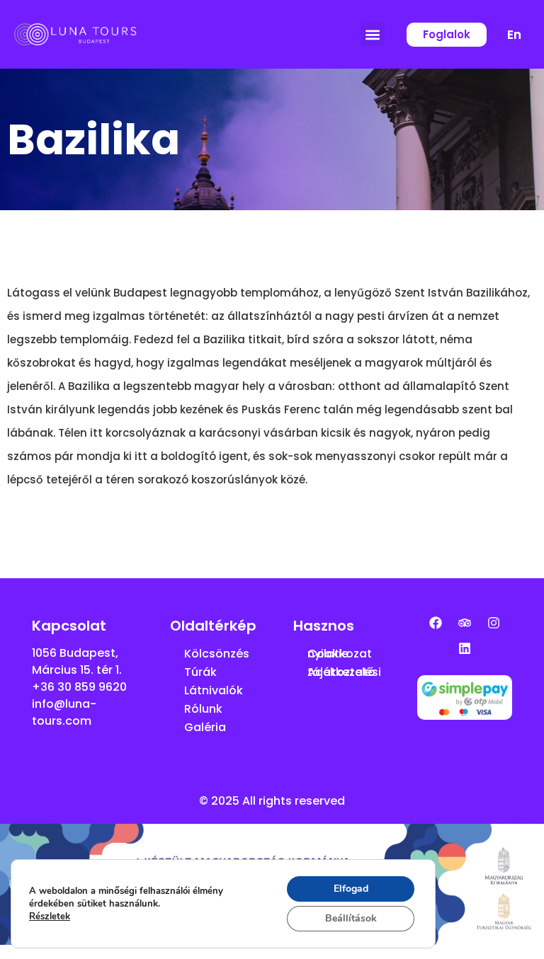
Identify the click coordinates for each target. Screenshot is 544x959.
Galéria (205, 727)
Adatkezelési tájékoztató (344, 672)
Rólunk (203, 709)
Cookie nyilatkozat (339, 653)
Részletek (49, 916)
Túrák (200, 672)
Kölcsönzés (216, 653)
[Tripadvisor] (464, 623)
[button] (373, 34)
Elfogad (351, 888)
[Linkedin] (464, 648)
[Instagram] (493, 623)
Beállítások (351, 918)
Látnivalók (213, 690)
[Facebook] (435, 623)
